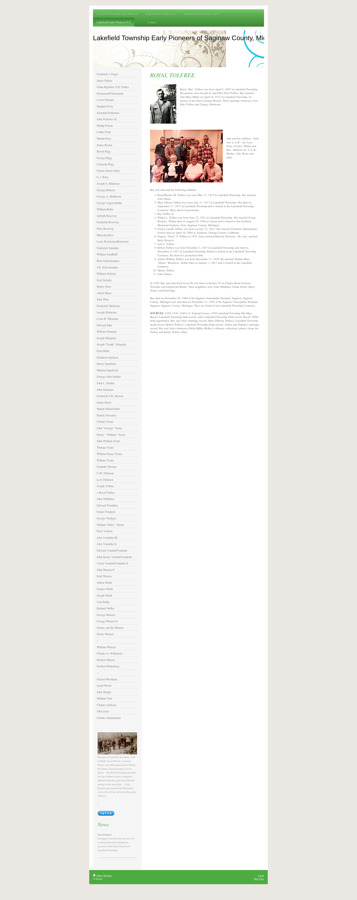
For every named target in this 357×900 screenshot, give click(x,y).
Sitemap (107, 875)
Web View (259, 878)
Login (261, 875)
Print (99, 875)
